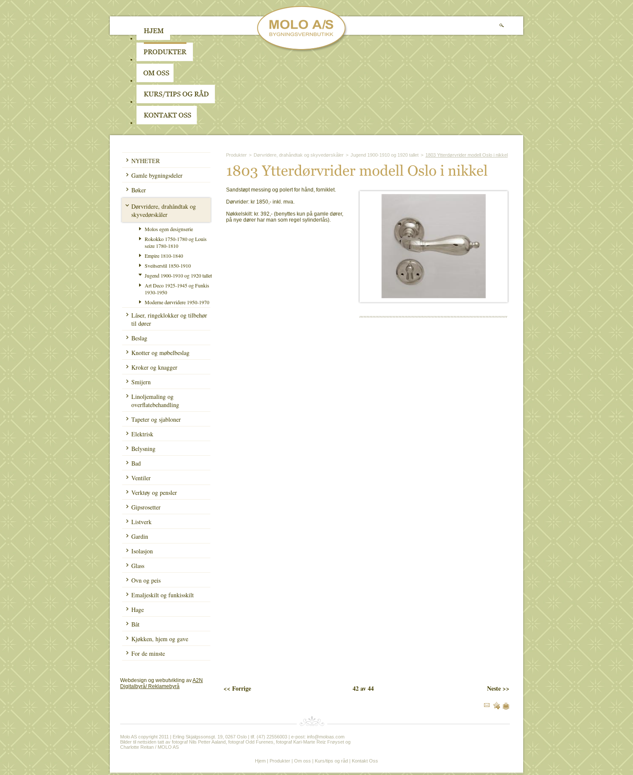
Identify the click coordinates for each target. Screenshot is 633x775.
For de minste (148, 653)
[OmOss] (210, 80)
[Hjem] (153, 38)
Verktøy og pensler (154, 492)
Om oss (302, 760)
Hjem (260, 760)
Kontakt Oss (365, 760)
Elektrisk (142, 434)
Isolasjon (142, 551)
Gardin (139, 536)
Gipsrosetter (146, 507)
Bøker (138, 190)
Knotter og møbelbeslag (160, 353)
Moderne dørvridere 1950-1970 (177, 302)
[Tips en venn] (487, 705)
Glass (137, 566)
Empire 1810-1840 (164, 255)
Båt (135, 624)
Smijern (141, 382)
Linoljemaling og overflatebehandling (155, 400)
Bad (136, 463)
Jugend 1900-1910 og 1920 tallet (178, 275)
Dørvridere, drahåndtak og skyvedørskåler (163, 210)
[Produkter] (165, 59)
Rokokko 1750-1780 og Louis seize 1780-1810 (176, 242)
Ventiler (141, 478)
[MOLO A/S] (302, 51)
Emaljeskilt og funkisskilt (162, 595)
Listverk (141, 522)
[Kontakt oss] (167, 123)
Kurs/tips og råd (331, 760)
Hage (137, 609)
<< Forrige (237, 688)
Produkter (236, 154)
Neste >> (498, 688)
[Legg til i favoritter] (496, 707)
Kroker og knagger (154, 367)
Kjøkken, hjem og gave (159, 639)
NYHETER (145, 161)
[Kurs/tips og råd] (176, 102)
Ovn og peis (146, 580)
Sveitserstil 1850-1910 (168, 265)
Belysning (143, 449)
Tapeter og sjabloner (156, 419)
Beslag (139, 338)
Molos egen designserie (169, 228)
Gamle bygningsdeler (157, 175)
